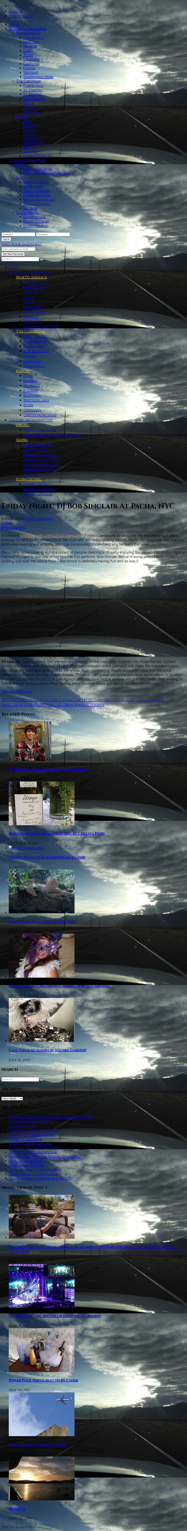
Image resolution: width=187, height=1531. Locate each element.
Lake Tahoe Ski (36, 182)
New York (31, 42)
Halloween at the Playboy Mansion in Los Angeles (59, 985)
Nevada (29, 46)
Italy (26, 120)
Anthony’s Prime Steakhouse (33, 1152)
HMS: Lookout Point (26, 1161)
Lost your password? (21, 243)
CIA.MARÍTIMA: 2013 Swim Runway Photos (66, 704)
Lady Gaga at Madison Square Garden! (47, 1050)
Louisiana (31, 59)
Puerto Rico (33, 85)
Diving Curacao (36, 221)
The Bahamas (34, 98)
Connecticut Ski (36, 195)
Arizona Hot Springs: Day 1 (31, 1121)
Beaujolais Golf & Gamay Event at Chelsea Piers (57, 833)
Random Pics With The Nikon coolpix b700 (45, 1156)
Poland (29, 134)
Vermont (30, 72)
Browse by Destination (28, 28)
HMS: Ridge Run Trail (27, 1165)
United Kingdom (37, 155)
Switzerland (33, 142)
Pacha (27, 691)
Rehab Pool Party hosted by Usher (43, 1380)
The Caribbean (28, 81)
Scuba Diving (27, 212)
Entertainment (38, 518)
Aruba (28, 103)
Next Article (14, 704)
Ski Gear (30, 208)
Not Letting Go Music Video (37, 1444)
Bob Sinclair (11, 691)
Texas (28, 55)
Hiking (21, 164)
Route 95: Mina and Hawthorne (34, 1130)
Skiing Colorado (36, 190)
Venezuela (32, 112)
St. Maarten (32, 90)
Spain (28, 147)
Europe (22, 116)
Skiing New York (37, 204)
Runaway (17, 1508)
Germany (31, 151)
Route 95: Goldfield (25, 1139)
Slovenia (30, 138)
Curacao (30, 107)
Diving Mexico (35, 225)
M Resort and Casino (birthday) (34, 1147)
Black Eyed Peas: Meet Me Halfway (42, 921)
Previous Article (18, 699)
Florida (29, 68)
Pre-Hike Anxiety (23, 1125)
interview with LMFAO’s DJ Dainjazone (51, 535)
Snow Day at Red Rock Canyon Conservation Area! (51, 1117)
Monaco (30, 129)
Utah (27, 50)
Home (14, 24)
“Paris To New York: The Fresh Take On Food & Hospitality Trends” (99, 699)
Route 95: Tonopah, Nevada (32, 1134)
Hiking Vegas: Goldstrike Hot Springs (40, 1178)
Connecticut (33, 37)
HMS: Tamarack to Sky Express (34, 1169)
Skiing (21, 177)
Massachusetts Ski (39, 199)
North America (28, 33)
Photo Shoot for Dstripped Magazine (47, 857)
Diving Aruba (34, 217)
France (29, 125)
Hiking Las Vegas (37, 169)
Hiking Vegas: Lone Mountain (33, 1174)
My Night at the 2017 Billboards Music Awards (55, 1315)
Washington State (38, 77)
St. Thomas (32, 94)
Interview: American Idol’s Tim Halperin (48, 769)
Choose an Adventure (27, 160)
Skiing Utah (33, 186)
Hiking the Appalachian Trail (46, 173)
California (31, 63)
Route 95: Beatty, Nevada (30, 1143)
